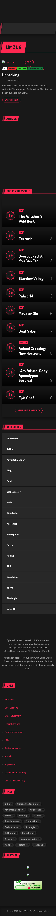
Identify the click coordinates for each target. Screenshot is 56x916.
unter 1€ (11, 608)
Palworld (26, 295)
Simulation (12, 576)
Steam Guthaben (29, 838)
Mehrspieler (13, 534)
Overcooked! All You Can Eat (31, 258)
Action (10, 449)
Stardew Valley (31, 278)
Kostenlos (12, 523)
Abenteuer (12, 438)
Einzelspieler (14, 491)
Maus (7, 844)
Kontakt (8, 756)
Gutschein (27, 833)
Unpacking (10, 74)
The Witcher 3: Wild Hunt (31, 219)
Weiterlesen (11, 100)
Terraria (26, 238)
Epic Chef (26, 397)
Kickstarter (13, 513)
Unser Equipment (13, 716)
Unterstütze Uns (12, 724)
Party (10, 545)
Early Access (11, 827)
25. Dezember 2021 (12, 81)
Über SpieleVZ (11, 708)
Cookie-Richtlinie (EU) (15, 780)
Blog (9, 470)
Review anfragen (13, 748)
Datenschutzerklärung (15, 772)
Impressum (10, 764)
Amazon (9, 838)
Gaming (23, 815)
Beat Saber (28, 331)
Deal (9, 481)
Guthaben (10, 833)
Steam (37, 815)
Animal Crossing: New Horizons (32, 351)
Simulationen (12, 821)
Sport (10, 587)
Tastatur (21, 844)
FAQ (7, 740)
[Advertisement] (28, 153)
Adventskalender (16, 459)
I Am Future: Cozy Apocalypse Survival (33, 375)
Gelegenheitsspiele (27, 803)
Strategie (12, 598)
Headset (38, 844)
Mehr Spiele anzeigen (29, 410)
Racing (10, 555)
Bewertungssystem (14, 732)
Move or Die (28, 313)
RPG (9, 566)
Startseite (9, 699)
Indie (9, 502)
